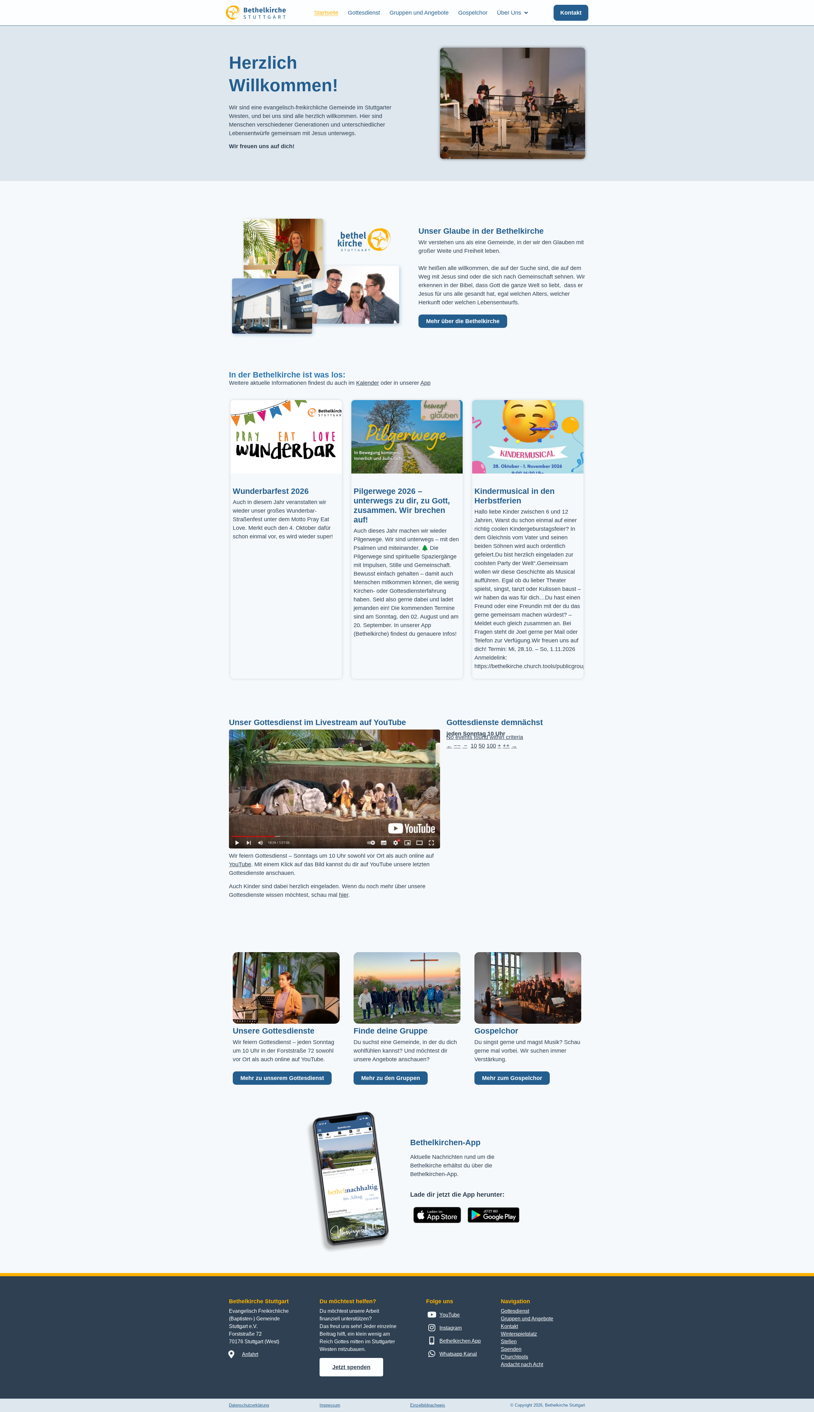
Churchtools (514, 1357)
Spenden (511, 1349)
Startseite (326, 13)
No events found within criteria (484, 737)
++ (506, 746)
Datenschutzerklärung (249, 1405)
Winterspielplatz (519, 1334)
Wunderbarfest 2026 (271, 491)
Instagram (450, 1328)
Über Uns (509, 13)
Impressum (330, 1405)
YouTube (240, 864)
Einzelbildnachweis (427, 1405)
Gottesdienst (364, 13)
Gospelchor (472, 13)
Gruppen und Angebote (419, 13)
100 (491, 746)
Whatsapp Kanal (458, 1354)
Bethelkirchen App (460, 1341)
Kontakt (509, 1326)
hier (343, 895)
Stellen (509, 1341)
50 (482, 746)
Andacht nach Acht (522, 1364)
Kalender (367, 383)
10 (474, 746)
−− (457, 746)
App (425, 383)
